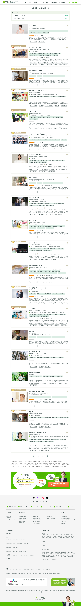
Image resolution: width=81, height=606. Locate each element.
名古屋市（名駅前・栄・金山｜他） (48, 542)
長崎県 (14, 560)
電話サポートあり (41, 226)
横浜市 (72, 551)
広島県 (7, 555)
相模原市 (47, 552)
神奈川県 (10, 543)
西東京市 (47, 538)
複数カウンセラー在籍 (33, 55)
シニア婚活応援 (60, 183)
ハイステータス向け (54, 75)
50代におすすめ (46, 32)
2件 (42, 35)
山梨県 (10, 539)
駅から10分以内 (41, 41)
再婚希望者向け (61, 75)
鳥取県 (14, 555)
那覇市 (56, 559)
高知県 (34, 555)
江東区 (60, 534)
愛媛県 (31, 555)
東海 (6, 545)
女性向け (35, 162)
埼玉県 (14, 543)
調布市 (43, 538)
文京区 (56, 537)
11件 (42, 275)
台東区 (64, 534)
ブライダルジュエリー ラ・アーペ (12, 592)
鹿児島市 (48, 559)
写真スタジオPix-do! (45, 592)
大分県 (20, 560)
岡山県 (10, 555)
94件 (42, 57)
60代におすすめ (49, 464)
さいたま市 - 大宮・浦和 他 (58, 552)
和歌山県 (24, 551)
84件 (42, 253)
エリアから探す (28, 2)
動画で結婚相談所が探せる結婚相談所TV (25, 592)
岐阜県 (10, 547)
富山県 (17, 539)
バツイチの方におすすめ (40, 205)
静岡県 (14, 547)
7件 (42, 164)
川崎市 (43, 552)
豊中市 (69, 547)
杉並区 (59, 536)
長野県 (14, 539)
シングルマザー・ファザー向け (35, 273)
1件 (51, 185)
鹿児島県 (27, 560)
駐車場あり (47, 84)
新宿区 (43, 534)
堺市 (62, 547)
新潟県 (7, 539)
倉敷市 (54, 556)
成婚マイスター (60, 461)
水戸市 (46, 553)
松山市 (72, 556)
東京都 (7, 543)
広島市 (61, 556)
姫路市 (68, 555)
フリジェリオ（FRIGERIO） (36, 592)
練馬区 (62, 536)
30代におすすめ (32, 32)
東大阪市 (65, 547)
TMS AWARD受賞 (54, 461)
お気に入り (72, 506)
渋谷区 (47, 534)
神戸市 (64, 555)
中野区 (65, 536)
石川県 (20, 539)
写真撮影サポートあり (41, 30)
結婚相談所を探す (12, 506)
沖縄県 (31, 560)
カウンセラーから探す (36, 2)
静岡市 (72, 553)
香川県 (27, 555)
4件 (51, 318)
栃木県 (25, 543)
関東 (6, 541)
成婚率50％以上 (8, 573)
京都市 (43, 556)
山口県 (20, 555)
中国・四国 (8, 554)
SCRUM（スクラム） (56, 590)
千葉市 (72, 552)
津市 (46, 555)
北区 (53, 537)
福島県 (27, 534)
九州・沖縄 (8, 558)
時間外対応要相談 (50, 30)
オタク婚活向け (63, 466)
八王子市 (71, 537)
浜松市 (68, 553)
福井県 (24, 539)
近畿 (6, 550)
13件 (42, 318)
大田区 (43, 537)
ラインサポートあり (33, 30)
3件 (42, 78)
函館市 (50, 551)
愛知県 (7, 547)
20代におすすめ (64, 30)
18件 (52, 57)
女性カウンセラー (57, 30)
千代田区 (56, 534)
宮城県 (17, 534)
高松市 (46, 557)
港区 (53, 534)
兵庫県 (10, 551)
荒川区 (51, 536)
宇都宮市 (53, 553)
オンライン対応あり (33, 41)
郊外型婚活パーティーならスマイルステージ (26, 590)
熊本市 (66, 557)
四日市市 (49, 555)
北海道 (7, 534)
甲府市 (64, 551)
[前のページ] (33, 456)
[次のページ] (47, 456)
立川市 (67, 537)
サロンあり (41, 64)
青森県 (10, 534)
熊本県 (17, 560)
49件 (42, 142)
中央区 (50, 534)
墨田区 (71, 534)
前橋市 (61, 553)
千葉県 (18, 543)
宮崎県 (24, 560)
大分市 (73, 557)
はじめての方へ (46, 2)
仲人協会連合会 (62, 590)
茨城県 (21, 543)
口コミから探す (35, 506)
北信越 (7, 537)
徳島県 (24, 555)
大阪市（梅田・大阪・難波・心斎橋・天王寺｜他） (51, 547)
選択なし (24, 15)
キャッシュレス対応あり (49, 64)
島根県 (17, 555)
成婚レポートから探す (47, 506)
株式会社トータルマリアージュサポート (12, 590)
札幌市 (47, 551)
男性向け (31, 162)
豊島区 (50, 537)
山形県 (24, 534)
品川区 (72, 536)
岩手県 (14, 534)
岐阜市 (57, 555)
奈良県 (20, 551)
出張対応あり (39, 75)
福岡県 (7, 560)
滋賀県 (17, 551)
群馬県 (28, 543)
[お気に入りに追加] (67, 25)
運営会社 (62, 512)
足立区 (48, 536)
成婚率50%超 (65, 64)
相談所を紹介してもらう (73, 2)
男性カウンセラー (50, 53)
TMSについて (22, 512)
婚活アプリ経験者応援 (61, 96)
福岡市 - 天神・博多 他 (56, 557)
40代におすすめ (39, 32)
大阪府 (7, 551)
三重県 (17, 547)
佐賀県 (10, 560)
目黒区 (69, 536)
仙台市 (57, 551)
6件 (51, 399)
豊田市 (57, 542)
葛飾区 (67, 534)
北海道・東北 (8, 533)
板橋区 (47, 537)
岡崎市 (60, 542)
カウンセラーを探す (24, 506)
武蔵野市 (60, 537)
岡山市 (51, 556)
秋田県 (20, 534)
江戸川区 (43, 536)
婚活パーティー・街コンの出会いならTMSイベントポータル (42, 590)
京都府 (14, 551)
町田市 (64, 537)
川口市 (65, 552)
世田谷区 (54, 536)
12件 (42, 208)
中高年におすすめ (46, 75)
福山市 (65, 556)
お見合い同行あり (33, 271)
